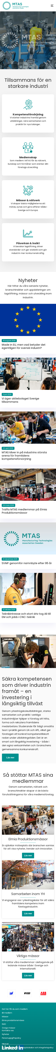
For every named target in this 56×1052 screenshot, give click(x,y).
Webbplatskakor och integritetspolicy (36, 1047)
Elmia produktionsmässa (13, 1020)
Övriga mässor (8, 1028)
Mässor (5, 1016)
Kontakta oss (8, 1030)
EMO (4, 1024)
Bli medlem (7, 1013)
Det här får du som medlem (15, 1009)
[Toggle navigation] (44, 5)
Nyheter (5, 1034)
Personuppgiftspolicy (11, 1038)
